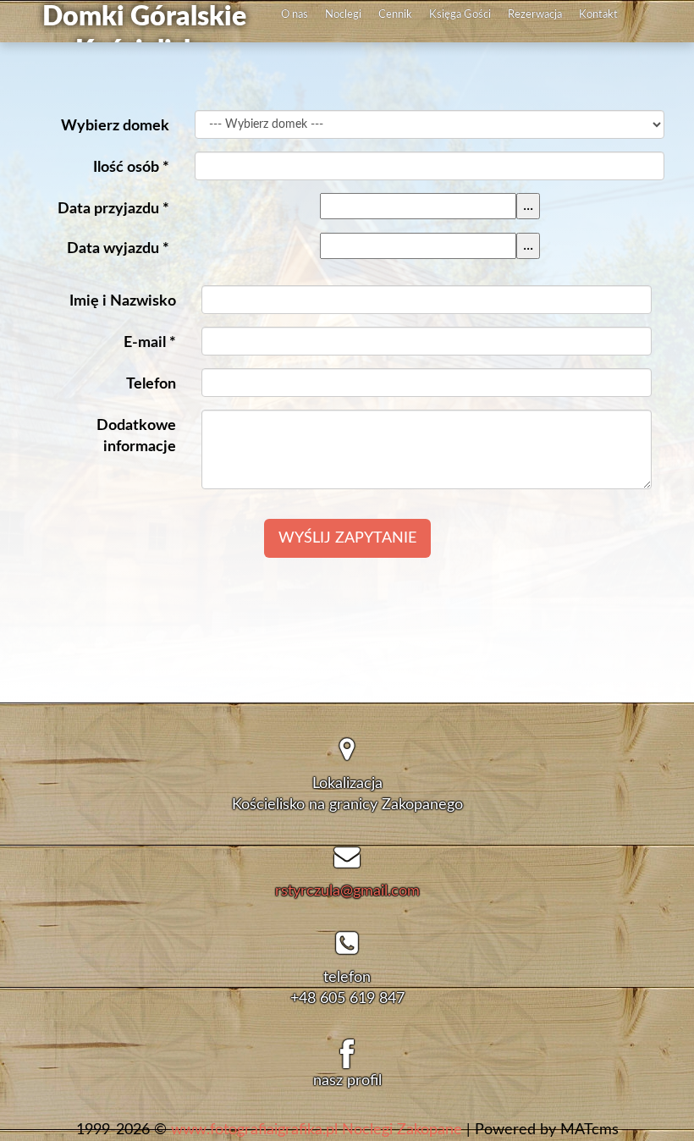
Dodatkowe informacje (136, 436)
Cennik (395, 14)
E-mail (150, 342)
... (528, 205)
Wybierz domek (115, 126)
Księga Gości (460, 14)
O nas (294, 14)
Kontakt (598, 14)
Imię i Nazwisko (122, 301)
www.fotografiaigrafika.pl (254, 1130)
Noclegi (343, 14)
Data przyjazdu (113, 209)
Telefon (151, 384)
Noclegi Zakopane (402, 1130)
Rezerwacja (535, 14)
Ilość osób (131, 167)
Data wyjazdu (118, 248)
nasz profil (347, 1081)
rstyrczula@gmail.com (347, 891)
